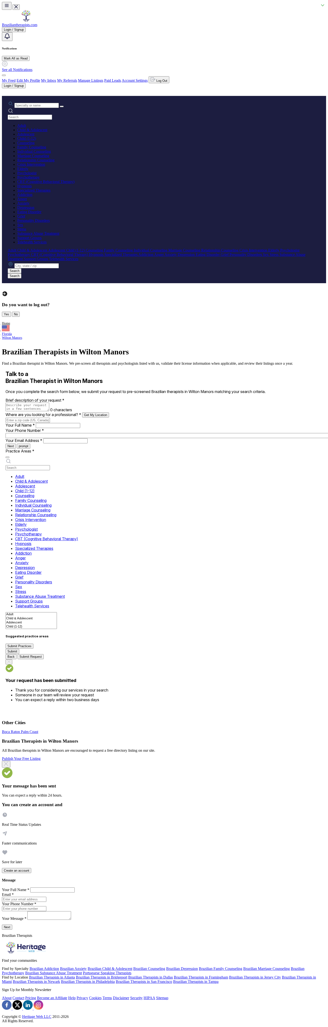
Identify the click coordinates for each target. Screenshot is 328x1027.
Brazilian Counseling (149, 969)
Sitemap (162, 998)
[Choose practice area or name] (62, 106)
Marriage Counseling (33, 156)
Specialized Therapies (33, 190)
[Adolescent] (31, 623)
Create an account (16, 870)
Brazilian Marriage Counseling (266, 969)
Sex (20, 225)
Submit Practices (19, 646)
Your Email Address (24, 440)
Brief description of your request (35, 400)
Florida (7, 334)
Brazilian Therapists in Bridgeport (101, 977)
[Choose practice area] (7, 457)
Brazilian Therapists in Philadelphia (88, 982)
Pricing (30, 998)
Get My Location (95, 415)
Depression (25, 207)
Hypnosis (24, 186)
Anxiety (23, 203)
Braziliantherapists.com (19, 25)
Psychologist (26, 173)
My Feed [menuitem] (9, 80)
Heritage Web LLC (36, 1017)
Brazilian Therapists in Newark (36, 982)
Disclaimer (121, 998)
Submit (12, 651)
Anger (22, 199)
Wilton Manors (12, 338)
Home (6, 323)
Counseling (26, 143)
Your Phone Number (25, 430)
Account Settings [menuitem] (135, 80)
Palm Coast (29, 732)
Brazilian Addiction (44, 969)
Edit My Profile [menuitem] (28, 80)
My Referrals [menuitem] (67, 80)
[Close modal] (6, 764)
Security (136, 998)
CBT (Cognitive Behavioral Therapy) (45, 182)
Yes (6, 314)
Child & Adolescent (32, 130)
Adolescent (25, 134)
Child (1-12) (26, 138)
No (16, 314)
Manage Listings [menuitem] (90, 80)
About (7, 998)
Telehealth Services (32, 242)
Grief (21, 216)
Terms (107, 998)
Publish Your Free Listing (21, 759)
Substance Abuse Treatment (38, 233)
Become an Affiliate (52, 998)
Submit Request (30, 656)
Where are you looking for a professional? (43, 414)
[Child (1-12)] (31, 627)
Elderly (22, 169)
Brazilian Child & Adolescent (110, 969)
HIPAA (149, 998)
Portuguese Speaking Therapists (107, 973)
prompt (23, 446)
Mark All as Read (16, 58)
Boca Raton (11, 732)
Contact (18, 998)
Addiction (24, 195)
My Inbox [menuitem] (48, 80)
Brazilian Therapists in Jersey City (255, 977)
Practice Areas (20, 451)
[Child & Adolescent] (31, 618)
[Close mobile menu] (16, 7)
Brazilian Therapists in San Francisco (144, 982)
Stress (21, 229)
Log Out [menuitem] (161, 80)
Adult (21, 125)
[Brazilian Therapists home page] (26, 20)
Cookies (95, 998)
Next (10, 446)
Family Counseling (31, 147)
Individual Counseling (34, 151)
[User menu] (4, 75)
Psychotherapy (28, 177)
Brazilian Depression (182, 969)
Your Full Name (20, 425)
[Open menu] (7, 6)
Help (72, 998)
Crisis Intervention (31, 164)
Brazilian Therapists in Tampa (196, 982)
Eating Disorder (29, 212)
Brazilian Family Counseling (220, 969)
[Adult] (31, 614)
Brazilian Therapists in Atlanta (52, 977)
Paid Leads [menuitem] (112, 80)
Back (11, 656)
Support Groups (29, 238)
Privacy (82, 998)
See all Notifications (17, 70)
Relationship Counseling (36, 160)
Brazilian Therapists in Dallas (150, 977)
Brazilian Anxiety (73, 969)
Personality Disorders (33, 220)
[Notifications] (7, 36)
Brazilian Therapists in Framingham (201, 977)
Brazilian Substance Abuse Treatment (53, 973)
